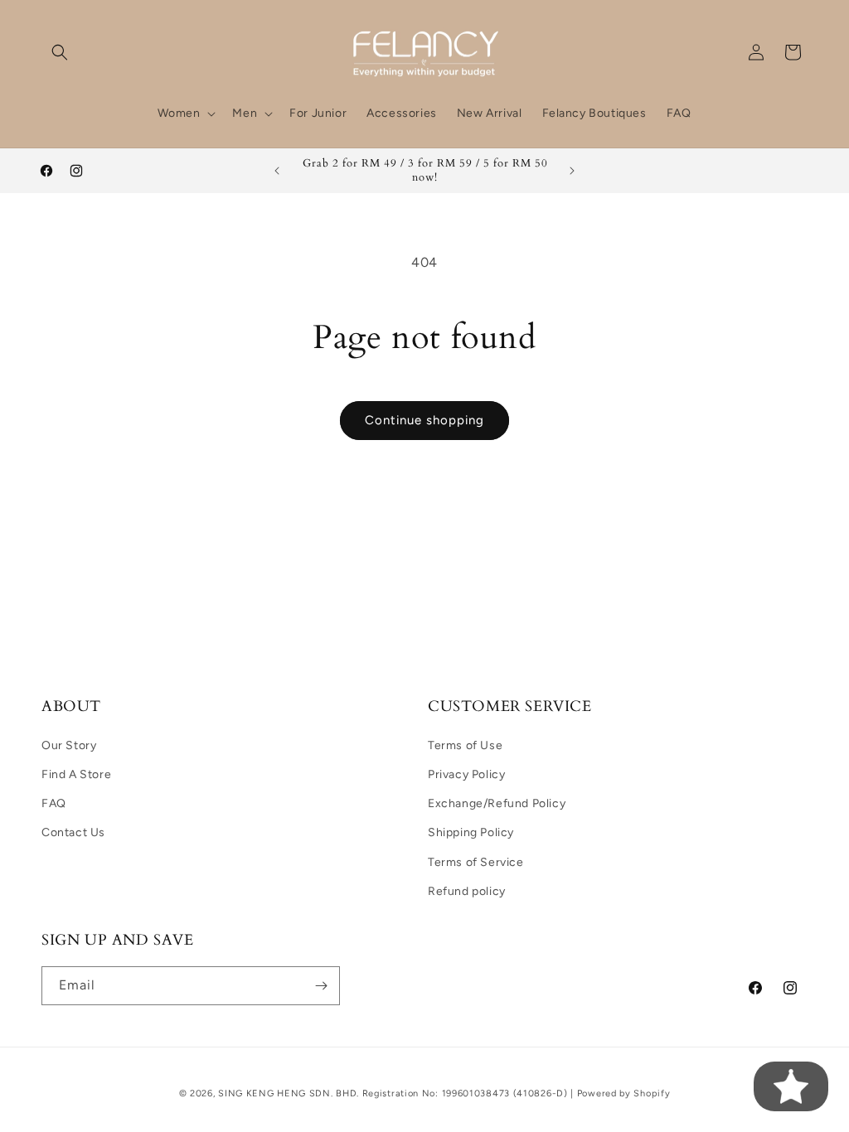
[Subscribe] (321, 985)
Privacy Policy (466, 774)
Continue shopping (424, 420)
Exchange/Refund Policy (496, 803)
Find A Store (76, 774)
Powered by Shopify (624, 1093)
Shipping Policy (471, 832)
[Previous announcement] (277, 170)
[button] (59, 52)
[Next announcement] (572, 170)
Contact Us (73, 832)
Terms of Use (465, 745)
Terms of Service (476, 862)
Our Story (68, 745)
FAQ (53, 803)
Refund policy (467, 891)
